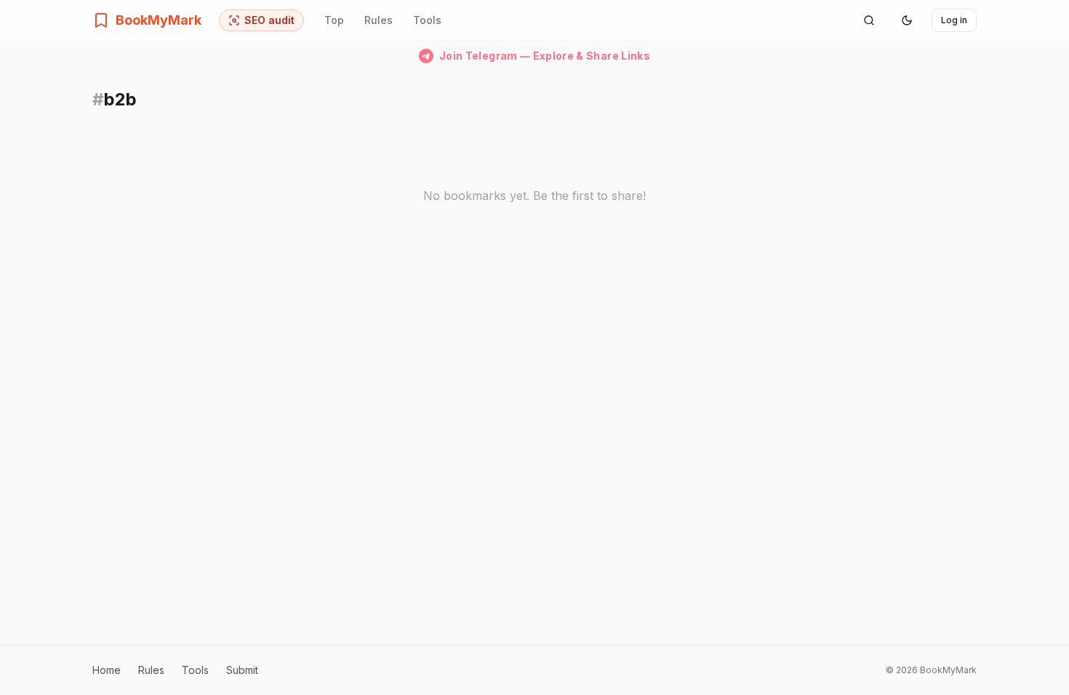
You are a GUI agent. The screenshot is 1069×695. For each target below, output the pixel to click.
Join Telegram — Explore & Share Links (544, 55)
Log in (954, 20)
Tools (427, 20)
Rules (378, 20)
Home (106, 670)
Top (334, 20)
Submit (242, 670)
